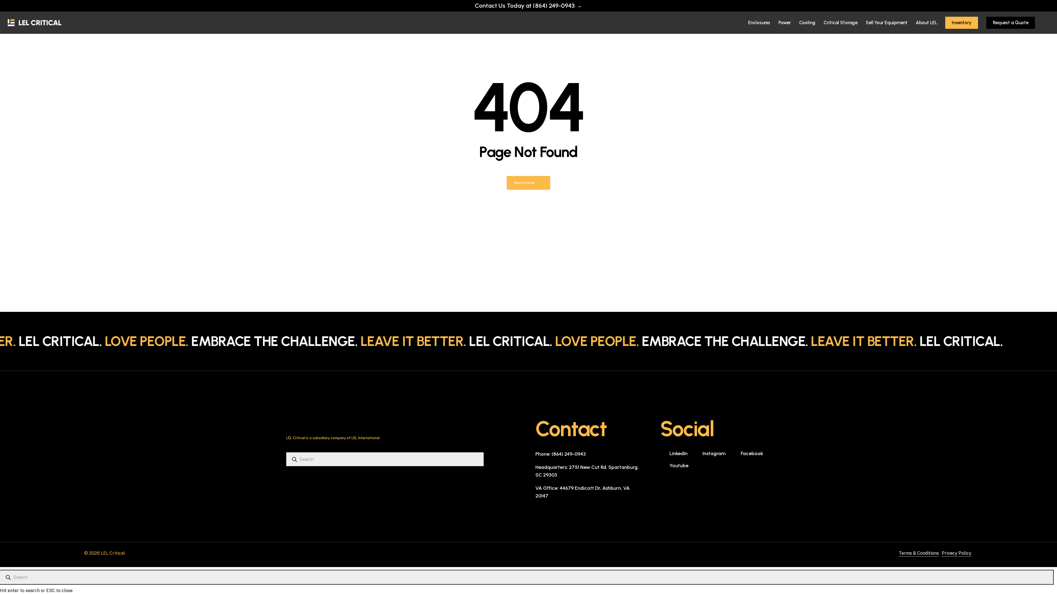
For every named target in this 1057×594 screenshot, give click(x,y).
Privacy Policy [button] (956, 553)
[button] (560, 454)
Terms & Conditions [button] (919, 553)
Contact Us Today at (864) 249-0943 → (528, 5)
